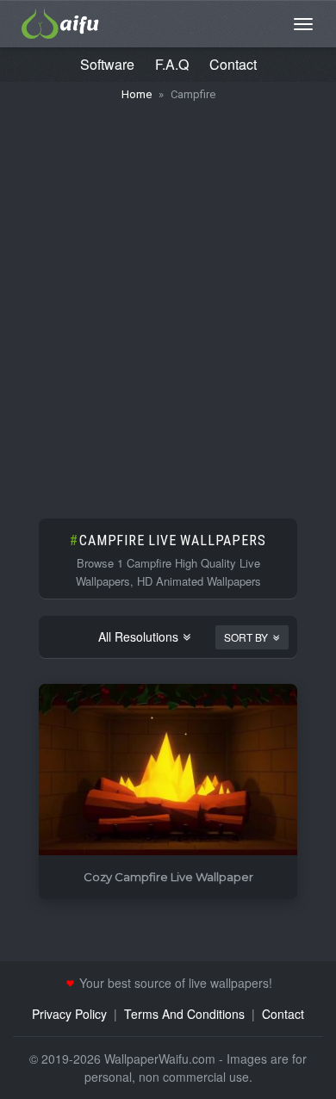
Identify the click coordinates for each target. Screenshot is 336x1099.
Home (136, 94)
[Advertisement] (168, 301)
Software (107, 64)
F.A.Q (172, 64)
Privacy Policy (69, 1013)
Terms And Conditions (184, 1013)
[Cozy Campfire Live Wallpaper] (168, 770)
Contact (233, 64)
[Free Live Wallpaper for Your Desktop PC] (60, 21)
